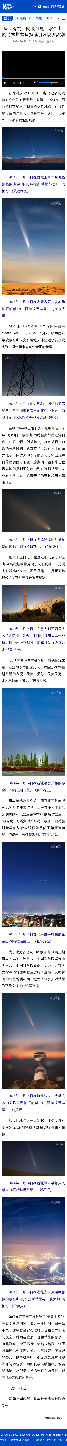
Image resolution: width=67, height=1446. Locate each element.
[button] (5, 83)
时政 (49, 18)
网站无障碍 (57, 6)
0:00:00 (14, 82)
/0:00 (22, 82)
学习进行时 (23, 18)
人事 (60, 18)
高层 (39, 18)
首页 (7, 18)
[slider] (51, 83)
